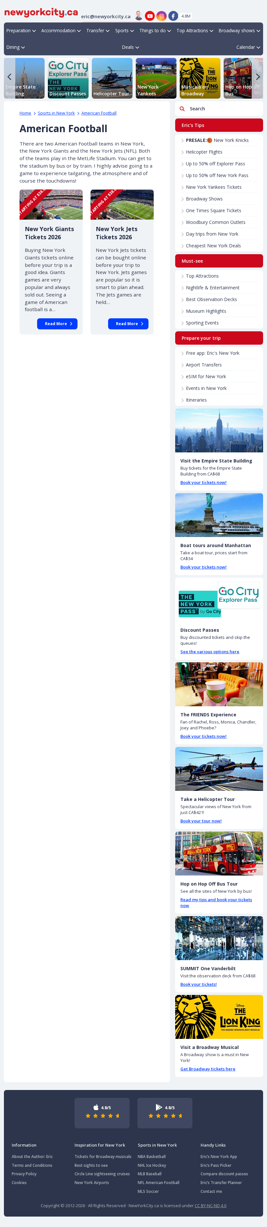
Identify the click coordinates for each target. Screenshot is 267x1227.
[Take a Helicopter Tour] (219, 769)
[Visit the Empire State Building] (219, 430)
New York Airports (92, 1182)
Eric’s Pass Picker (216, 1165)
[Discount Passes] (219, 600)
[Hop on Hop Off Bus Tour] (219, 853)
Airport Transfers (204, 365)
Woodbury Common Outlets (216, 222)
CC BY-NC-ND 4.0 (210, 1205)
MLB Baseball (150, 1174)
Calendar (245, 47)
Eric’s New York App (219, 1156)
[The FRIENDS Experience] (219, 684)
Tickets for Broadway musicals (103, 1156)
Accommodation (58, 30)
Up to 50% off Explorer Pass (215, 163)
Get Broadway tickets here (207, 1069)
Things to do (152, 30)
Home (25, 113)
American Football (99, 113)
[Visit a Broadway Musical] (219, 1017)
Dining (13, 47)
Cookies (19, 1182)
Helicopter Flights (204, 152)
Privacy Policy (24, 1174)
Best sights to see (91, 1165)
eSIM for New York (206, 376)
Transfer (95, 30)
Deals (128, 47)
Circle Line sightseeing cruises (102, 1174)
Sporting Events (202, 323)
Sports (122, 30)
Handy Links (213, 1145)
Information (24, 1145)
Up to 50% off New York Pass (217, 175)
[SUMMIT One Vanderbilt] (219, 938)
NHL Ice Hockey (152, 1165)
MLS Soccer (148, 1191)
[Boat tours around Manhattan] (219, 515)
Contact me (211, 1191)
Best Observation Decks (211, 299)
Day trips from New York (212, 234)
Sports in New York (56, 113)
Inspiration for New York (100, 1145)
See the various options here (209, 652)
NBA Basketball (152, 1156)
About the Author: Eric (32, 1156)
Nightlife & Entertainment (213, 287)
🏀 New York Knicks (217, 140)
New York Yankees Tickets (214, 187)
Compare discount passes (224, 1174)
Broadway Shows (204, 199)
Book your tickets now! (203, 482)
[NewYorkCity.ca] (41, 12)
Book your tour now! (201, 821)
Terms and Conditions (32, 1165)
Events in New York (206, 388)
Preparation (19, 30)
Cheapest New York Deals (213, 245)
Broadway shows (237, 30)
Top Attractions (192, 30)
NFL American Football (158, 1182)
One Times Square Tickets (213, 210)
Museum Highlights (206, 311)
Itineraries (196, 400)
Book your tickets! (198, 984)
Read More (56, 323)
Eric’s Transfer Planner (221, 1182)
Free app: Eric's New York (212, 353)
